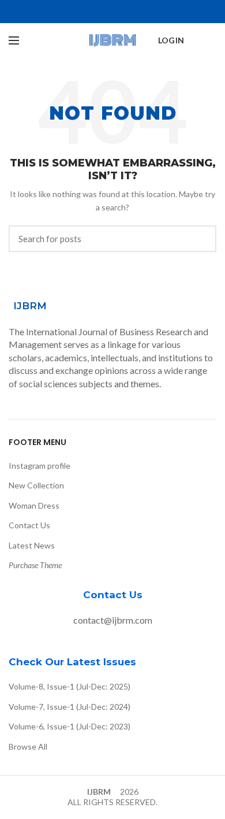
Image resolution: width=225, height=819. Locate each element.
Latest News (32, 545)
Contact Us (29, 525)
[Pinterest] (112, 11)
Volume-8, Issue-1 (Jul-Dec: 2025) (69, 686)
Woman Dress (34, 505)
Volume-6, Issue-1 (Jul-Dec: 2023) (69, 726)
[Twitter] (99, 11)
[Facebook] (86, 11)
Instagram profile (39, 465)
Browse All (28, 746)
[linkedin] (126, 11)
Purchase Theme (35, 565)
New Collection (36, 485)
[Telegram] (139, 11)
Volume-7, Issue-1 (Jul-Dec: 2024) (69, 706)
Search (200, 238)
